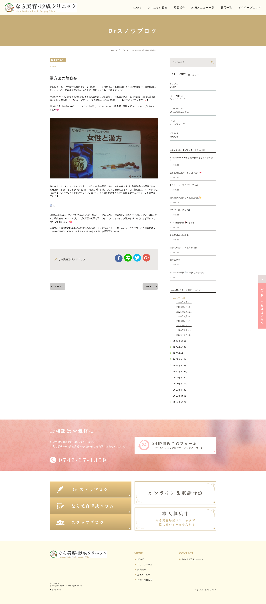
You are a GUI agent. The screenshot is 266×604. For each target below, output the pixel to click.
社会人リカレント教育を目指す (184, 247)
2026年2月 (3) (184, 330)
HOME (113, 50)
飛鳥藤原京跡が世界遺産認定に (184, 198)
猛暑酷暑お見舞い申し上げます (184, 173)
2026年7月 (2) (184, 307)
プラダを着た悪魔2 (179, 210)
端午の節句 (175, 260)
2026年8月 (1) (184, 302)
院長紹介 (141, 569)
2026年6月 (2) (184, 311)
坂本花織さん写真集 (179, 235)
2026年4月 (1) (184, 321)
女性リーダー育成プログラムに (184, 185)
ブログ (121, 50)
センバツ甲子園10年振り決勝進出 (187, 272)
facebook (119, 258)
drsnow (58, 60)
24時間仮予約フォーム (192, 559)
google (146, 258)
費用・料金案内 (144, 580)
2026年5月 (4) (184, 316)
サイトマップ (56, 590)
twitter (137, 258)
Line (128, 258)
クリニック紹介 (144, 564)
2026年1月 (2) (184, 335)
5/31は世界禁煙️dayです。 (183, 222)
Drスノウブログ (133, 50)
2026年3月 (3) (184, 325)
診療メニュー (143, 574)
